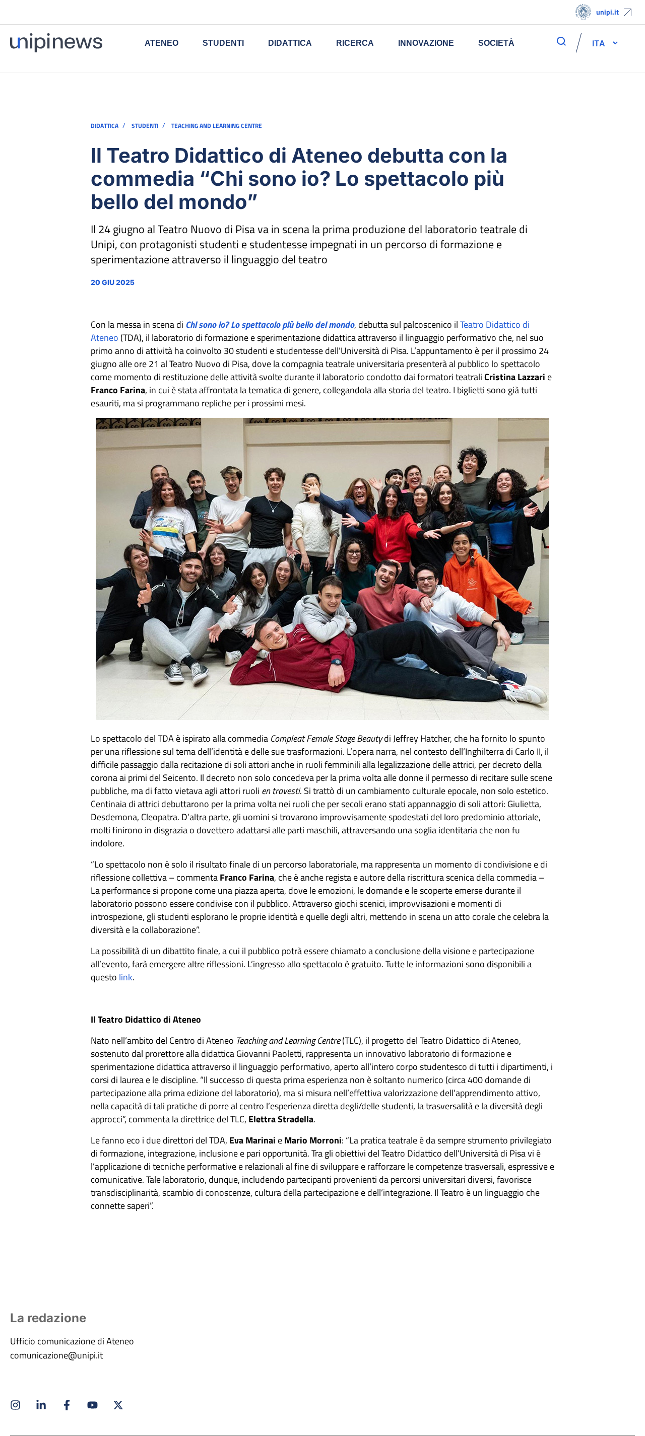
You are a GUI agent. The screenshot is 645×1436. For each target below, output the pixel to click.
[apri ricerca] (561, 41)
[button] (598, 42)
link (126, 977)
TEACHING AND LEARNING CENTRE (216, 125)
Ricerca (355, 43)
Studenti (223, 43)
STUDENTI (145, 125)
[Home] (56, 43)
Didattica (290, 43)
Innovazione (426, 43)
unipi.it (607, 12)
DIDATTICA (104, 125)
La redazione (48, 1318)
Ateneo (161, 43)
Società (496, 43)
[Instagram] (15, 1405)
